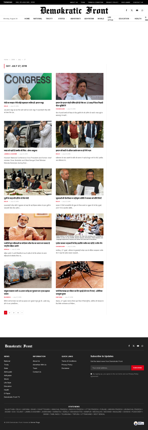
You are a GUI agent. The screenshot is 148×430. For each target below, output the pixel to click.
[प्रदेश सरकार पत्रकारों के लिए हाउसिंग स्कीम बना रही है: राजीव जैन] (79, 226)
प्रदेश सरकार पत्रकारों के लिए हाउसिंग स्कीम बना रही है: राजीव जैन (79, 243)
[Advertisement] (74, 40)
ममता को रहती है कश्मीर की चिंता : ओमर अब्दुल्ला (20, 150)
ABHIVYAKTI (76, 19)
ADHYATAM (89, 19)
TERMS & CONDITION (95, 2)
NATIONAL (37, 19)
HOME (27, 19)
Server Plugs (35, 422)
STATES (61, 19)
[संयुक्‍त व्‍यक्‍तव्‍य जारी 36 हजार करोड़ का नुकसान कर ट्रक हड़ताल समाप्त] (28, 274)
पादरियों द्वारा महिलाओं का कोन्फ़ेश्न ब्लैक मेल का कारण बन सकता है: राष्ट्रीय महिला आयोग (27, 244)
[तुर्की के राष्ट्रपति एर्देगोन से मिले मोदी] (28, 181)
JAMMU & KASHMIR (10, 154)
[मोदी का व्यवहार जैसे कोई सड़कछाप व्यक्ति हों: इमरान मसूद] (28, 86)
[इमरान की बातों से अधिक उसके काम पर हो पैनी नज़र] (79, 134)
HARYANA (59, 297)
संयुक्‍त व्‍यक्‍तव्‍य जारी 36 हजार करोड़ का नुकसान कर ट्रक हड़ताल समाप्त (27, 292)
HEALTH (138, 19)
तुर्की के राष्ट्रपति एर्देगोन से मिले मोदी (16, 198)
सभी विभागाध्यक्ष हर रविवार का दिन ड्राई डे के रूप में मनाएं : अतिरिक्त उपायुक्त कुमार (79, 292)
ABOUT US (74, 2)
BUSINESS (7, 297)
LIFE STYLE (110, 18)
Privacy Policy (133, 374)
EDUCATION (124, 19)
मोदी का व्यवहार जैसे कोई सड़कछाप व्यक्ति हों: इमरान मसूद (24, 102)
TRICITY (49, 19)
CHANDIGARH (60, 109)
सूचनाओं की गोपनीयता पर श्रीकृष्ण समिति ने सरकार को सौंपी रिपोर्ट (79, 198)
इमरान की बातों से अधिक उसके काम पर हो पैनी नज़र (73, 150)
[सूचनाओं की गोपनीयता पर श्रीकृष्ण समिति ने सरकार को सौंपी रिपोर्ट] (79, 181)
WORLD (101, 19)
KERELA (6, 249)
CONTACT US (138, 2)
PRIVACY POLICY (112, 2)
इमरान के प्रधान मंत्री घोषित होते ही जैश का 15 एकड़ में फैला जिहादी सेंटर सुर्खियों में (79, 104)
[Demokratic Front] (74, 10)
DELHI (6, 106)
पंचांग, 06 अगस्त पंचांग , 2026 (25, 2)
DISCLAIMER (125, 2)
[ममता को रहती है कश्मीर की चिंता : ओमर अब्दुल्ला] (28, 134)
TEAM (83, 2)
